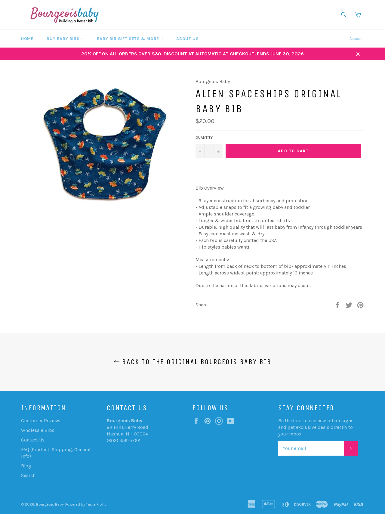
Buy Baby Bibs (64, 38)
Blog (26, 466)
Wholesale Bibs (37, 430)
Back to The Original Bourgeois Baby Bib (195, 362)
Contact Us (33, 440)
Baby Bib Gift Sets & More (129, 38)
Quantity (204, 137)
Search (28, 475)
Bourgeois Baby (50, 504)
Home (27, 38)
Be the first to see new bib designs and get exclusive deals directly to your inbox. (315, 427)
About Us (187, 38)
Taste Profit (96, 504)
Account (357, 38)
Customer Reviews (41, 420)
